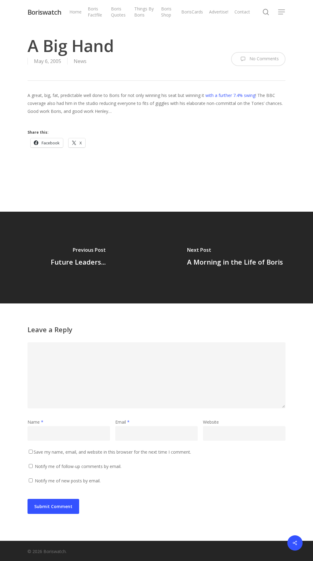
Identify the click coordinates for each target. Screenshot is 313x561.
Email (122, 422)
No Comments (263, 58)
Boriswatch (44, 12)
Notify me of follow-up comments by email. (78, 466)
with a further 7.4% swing (230, 95)
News (80, 61)
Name (35, 422)
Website (211, 422)
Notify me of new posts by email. (68, 481)
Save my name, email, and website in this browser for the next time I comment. (112, 452)
